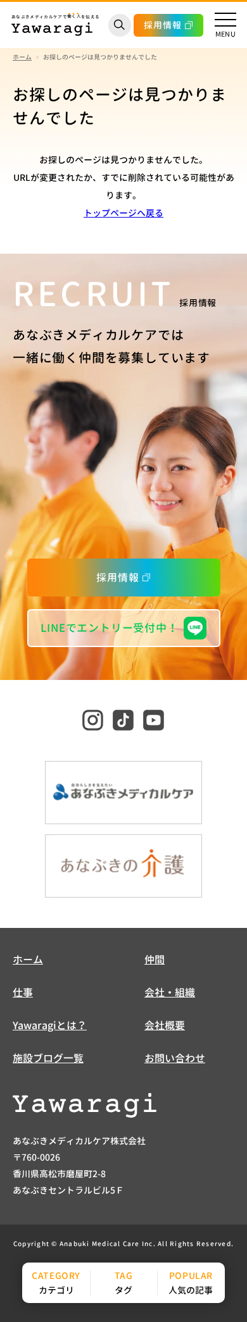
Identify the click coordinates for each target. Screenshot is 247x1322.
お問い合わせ (174, 1058)
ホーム (22, 57)
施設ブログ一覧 (48, 1058)
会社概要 (164, 1025)
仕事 (23, 992)
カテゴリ (56, 1290)
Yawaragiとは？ (50, 1025)
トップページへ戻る (123, 213)
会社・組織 (169, 992)
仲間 (154, 960)
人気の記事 (190, 1290)
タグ (123, 1290)
